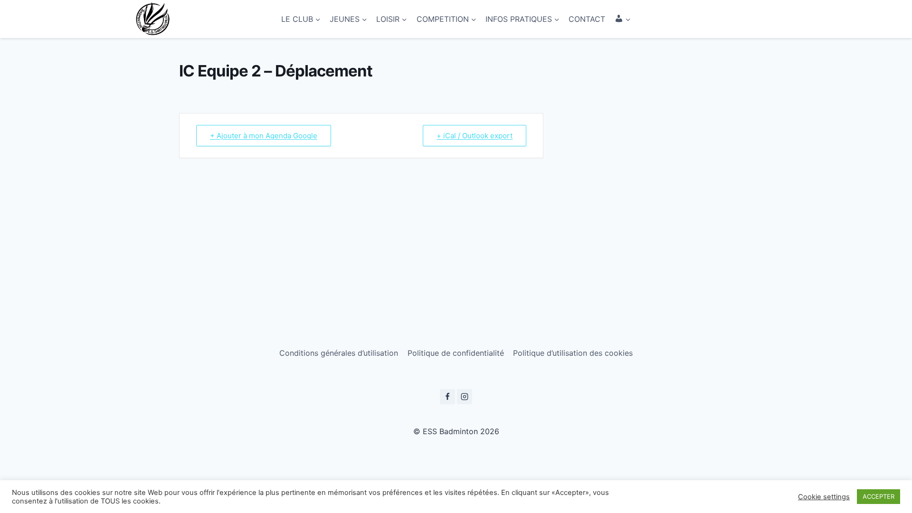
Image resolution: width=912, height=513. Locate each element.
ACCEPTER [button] (878, 496)
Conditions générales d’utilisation (338, 353)
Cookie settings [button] (824, 497)
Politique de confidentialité (456, 353)
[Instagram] (464, 396)
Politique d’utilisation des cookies (573, 353)
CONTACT (587, 19)
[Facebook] (447, 396)
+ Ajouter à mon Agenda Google (263, 135)
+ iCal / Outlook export (475, 135)
